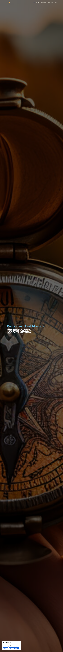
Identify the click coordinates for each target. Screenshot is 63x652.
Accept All (16, 648)
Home (34, 2)
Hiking (49, 2)
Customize (5, 648)
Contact (55, 2)
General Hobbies (43, 2)
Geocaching (38, 2)
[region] (11, 645)
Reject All (11, 648)
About (52, 2)
